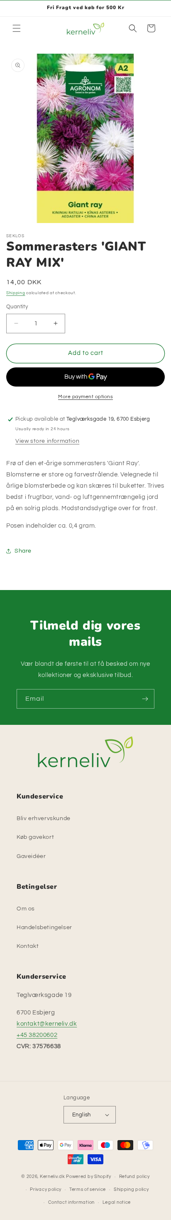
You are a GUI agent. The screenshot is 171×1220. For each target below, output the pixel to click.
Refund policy (134, 1176)
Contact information (71, 1202)
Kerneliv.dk (52, 1176)
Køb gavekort (35, 837)
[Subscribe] (145, 699)
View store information (47, 441)
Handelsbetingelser (44, 927)
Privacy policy (45, 1189)
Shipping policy (131, 1189)
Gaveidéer (31, 856)
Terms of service (87, 1189)
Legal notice (117, 1202)
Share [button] (23, 551)
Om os (26, 909)
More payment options (85, 396)
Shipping (15, 293)
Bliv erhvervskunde (44, 818)
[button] (16, 28)
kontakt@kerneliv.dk (47, 1024)
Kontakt (28, 946)
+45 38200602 (37, 1035)
